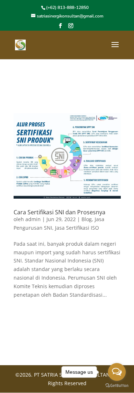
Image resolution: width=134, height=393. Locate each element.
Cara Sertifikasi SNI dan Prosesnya (59, 212)
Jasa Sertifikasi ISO (77, 227)
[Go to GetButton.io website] (116, 385)
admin (33, 219)
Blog (86, 219)
